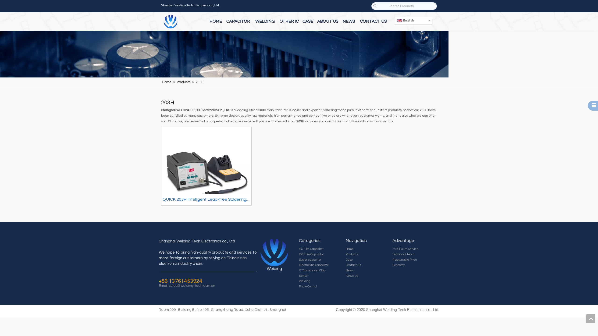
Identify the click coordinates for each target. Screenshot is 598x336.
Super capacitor (310, 259)
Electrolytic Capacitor (313, 265)
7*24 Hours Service (405, 249)
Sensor (304, 275)
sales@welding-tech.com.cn (192, 285)
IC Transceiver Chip (312, 270)
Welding (304, 281)
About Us (352, 275)
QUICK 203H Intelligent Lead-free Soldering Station (204, 200)
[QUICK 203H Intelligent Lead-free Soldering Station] (206, 171)
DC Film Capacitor (311, 254)
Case (349, 259)
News (349, 270)
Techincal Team (403, 254)
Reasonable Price (404, 259)
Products (352, 254)
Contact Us (353, 265)
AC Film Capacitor (311, 249)
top (590, 318)
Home (350, 249)
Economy (398, 265)
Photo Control (308, 286)
